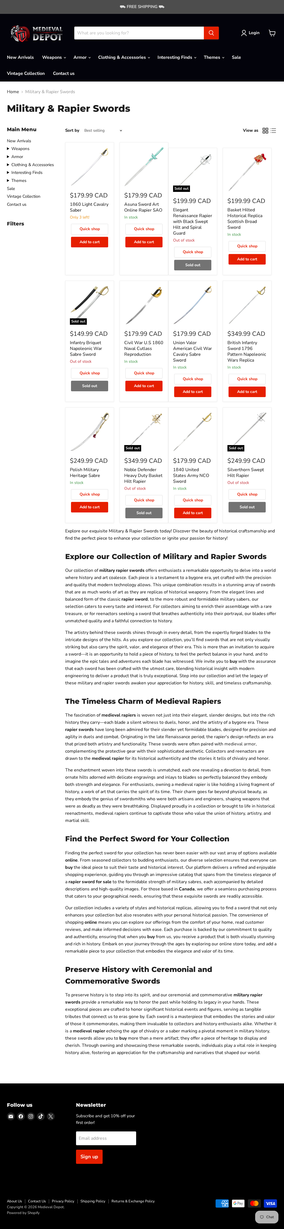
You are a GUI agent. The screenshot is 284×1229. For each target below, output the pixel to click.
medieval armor (240, 744)
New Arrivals (20, 57)
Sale (236, 57)
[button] (251, 33)
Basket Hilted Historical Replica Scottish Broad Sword (244, 218)
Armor (80, 57)
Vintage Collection (26, 73)
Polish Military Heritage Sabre (85, 473)
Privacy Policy (63, 1201)
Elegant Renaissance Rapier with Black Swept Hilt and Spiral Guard (192, 221)
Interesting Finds (175, 57)
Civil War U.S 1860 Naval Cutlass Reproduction (143, 348)
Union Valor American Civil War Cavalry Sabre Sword (192, 351)
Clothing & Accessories (122, 57)
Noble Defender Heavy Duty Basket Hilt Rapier (143, 475)
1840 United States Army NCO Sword (191, 475)
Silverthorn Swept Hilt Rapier (245, 473)
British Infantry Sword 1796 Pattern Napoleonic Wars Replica (246, 351)
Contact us (64, 73)
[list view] (273, 130)
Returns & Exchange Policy (133, 1201)
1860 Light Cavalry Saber (89, 207)
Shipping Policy (92, 1201)
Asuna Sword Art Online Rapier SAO (143, 207)
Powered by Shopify (23, 1212)
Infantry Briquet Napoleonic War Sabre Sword (86, 348)
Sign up (89, 1156)
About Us (14, 1201)
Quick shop (90, 229)
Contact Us (37, 1201)
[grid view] (265, 130)
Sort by (72, 130)
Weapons (52, 57)
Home (13, 91)
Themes (212, 57)
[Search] (211, 33)
